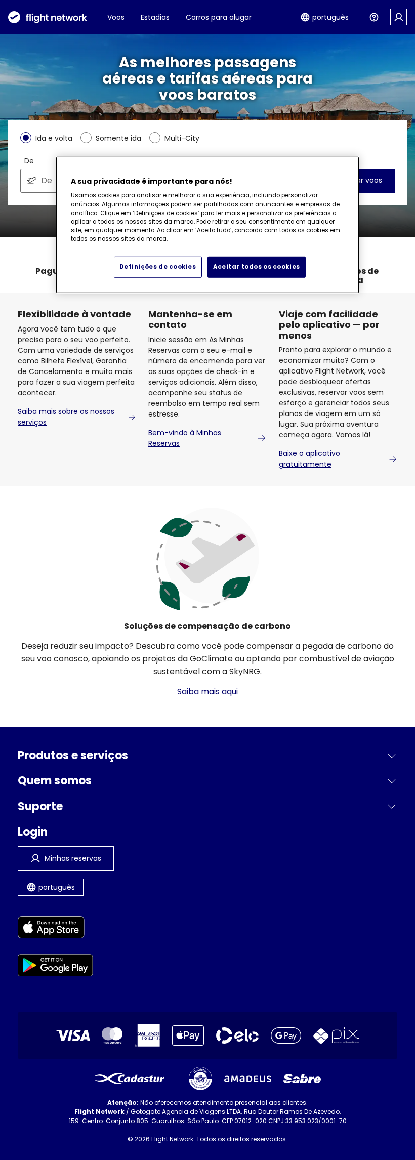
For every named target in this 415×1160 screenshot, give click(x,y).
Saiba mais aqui (207, 691)
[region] (207, 225)
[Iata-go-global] (200, 1078)
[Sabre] (302, 1078)
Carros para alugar (219, 17)
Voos (115, 17)
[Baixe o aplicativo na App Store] (55, 929)
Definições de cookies (157, 266)
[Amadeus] (247, 1078)
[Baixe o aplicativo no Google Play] (55, 967)
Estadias (155, 17)
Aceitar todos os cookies (256, 266)
